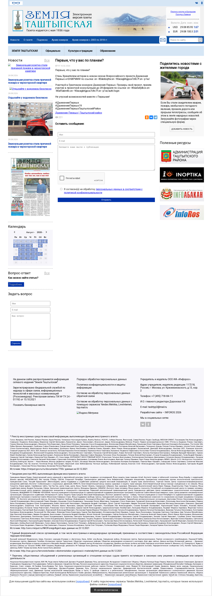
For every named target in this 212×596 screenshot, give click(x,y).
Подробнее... (16, 284)
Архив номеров (60, 39)
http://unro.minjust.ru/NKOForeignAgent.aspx (43, 528)
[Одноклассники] (147, 117)
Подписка (42, 39)
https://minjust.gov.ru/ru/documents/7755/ (42, 469)
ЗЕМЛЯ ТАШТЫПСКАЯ (25, 50)
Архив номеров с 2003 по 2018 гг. (90, 39)
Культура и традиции (80, 50)
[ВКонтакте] (151, 117)
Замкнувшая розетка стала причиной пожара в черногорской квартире (29, 81)
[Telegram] (155, 117)
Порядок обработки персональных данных (102, 379)
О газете (28, 39)
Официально (53, 50)
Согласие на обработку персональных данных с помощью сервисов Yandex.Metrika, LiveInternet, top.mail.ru (104, 404)
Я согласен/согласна (106, 590)
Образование (107, 50)
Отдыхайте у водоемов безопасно (28, 97)
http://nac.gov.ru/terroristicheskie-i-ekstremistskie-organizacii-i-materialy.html (60, 551)
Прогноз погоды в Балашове (183, 12)
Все (47, 60)
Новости (14, 39)
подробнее (82, 581)
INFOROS (170, 412)
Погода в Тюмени (183, 14)
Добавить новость (181, 129)
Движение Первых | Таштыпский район (78, 112)
